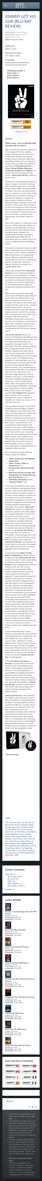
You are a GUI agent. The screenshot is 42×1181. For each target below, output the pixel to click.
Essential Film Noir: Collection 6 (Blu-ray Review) (20, 980)
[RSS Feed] (36, 1107)
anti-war (25, 822)
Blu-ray (31, 822)
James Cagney (21, 836)
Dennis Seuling (26, 829)
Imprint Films (10, 836)
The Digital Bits (26, 848)
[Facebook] (29, 1107)
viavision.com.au (21, 131)
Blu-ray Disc (9, 825)
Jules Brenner (14, 841)
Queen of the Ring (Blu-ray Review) (17, 1045)
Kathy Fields (25, 841)
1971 (7, 822)
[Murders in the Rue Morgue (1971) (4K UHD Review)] (8, 907)
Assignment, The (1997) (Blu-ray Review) (19, 997)
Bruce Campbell (21, 825)
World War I (9, 855)
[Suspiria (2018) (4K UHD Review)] (8, 958)
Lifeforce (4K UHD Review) (14, 1013)
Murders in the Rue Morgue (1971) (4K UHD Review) (20, 913)
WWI (16, 855)
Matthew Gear (15, 846)
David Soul (16, 829)
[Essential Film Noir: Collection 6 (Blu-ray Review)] (8, 974)
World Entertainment (27, 853)
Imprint (28, 834)
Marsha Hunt (16, 843)
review (33, 846)
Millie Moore (25, 846)
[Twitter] (32, 1107)
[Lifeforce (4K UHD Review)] (8, 1008)
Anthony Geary (15, 822)
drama (22, 834)
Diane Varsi (9, 832)
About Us (9, 1101)
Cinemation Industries (20, 827)
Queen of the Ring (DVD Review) (16, 947)
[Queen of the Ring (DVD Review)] (8, 941)
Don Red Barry (20, 832)
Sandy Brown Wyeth (12, 848)
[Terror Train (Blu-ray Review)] (8, 925)
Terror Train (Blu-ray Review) (15, 930)
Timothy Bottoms (11, 850)
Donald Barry (31, 832)
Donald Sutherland (12, 834)
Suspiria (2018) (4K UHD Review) (16, 963)
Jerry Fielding (17, 839)
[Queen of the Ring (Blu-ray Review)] (8, 1040)
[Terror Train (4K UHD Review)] (8, 1024)
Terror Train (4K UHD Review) (15, 1029)
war (18, 853)
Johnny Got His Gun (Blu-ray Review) (20, 21)
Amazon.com (15, 1174)
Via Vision (22, 850)
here (10, 1156)
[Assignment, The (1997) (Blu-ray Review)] (8, 992)
